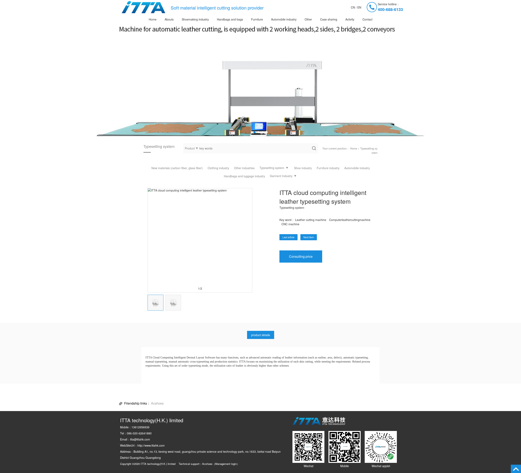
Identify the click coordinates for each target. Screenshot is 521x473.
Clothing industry (218, 168)
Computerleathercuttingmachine (349, 220)
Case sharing (328, 19)
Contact (367, 19)
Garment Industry (281, 176)
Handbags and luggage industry (244, 176)
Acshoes (157, 403)
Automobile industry (284, 19)
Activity (349, 19)
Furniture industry (328, 168)
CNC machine (290, 224)
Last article (288, 237)
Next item (308, 237)
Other (308, 19)
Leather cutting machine (310, 220)
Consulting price (301, 256)
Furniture (257, 19)
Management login (226, 464)
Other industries (244, 168)
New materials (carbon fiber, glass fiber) (177, 168)
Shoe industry (303, 168)
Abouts (169, 19)
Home (153, 19)
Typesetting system (271, 168)
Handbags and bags (230, 19)
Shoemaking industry (195, 19)
